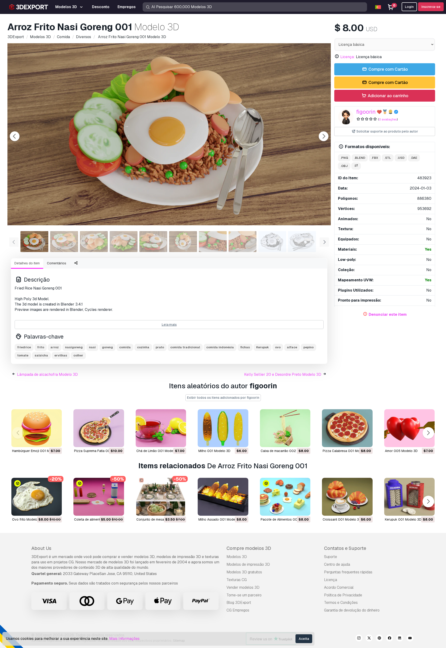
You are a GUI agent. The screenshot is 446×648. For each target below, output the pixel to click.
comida (125, 347)
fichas (245, 347)
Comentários (56, 263)
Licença (330, 579)
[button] (428, 432)
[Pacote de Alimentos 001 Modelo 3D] (285, 497)
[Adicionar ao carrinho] (45, 441)
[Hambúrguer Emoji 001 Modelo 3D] (36, 428)
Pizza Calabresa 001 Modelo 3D (347, 451)
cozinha (143, 347)
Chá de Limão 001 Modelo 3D (158, 451)
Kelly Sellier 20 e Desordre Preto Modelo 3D (282, 374)
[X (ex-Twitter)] (369, 638)
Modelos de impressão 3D (248, 564)
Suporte (330, 556)
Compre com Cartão (387, 69)
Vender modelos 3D (242, 587)
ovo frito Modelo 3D (27, 519)
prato (160, 347)
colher (78, 355)
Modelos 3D (236, 556)
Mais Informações (124, 638)
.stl (387, 158)
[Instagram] (359, 638)
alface (292, 347)
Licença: (347, 56)
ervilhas (60, 355)
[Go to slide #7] (213, 241)
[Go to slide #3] (94, 241)
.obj (344, 166)
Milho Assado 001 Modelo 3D (220, 519)
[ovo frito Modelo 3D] (36, 497)
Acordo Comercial (339, 587)
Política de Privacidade (343, 595)
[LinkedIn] (399, 638)
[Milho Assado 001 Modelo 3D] (223, 497)
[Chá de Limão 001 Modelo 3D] (161, 428)
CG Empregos (237, 610)
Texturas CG (236, 579)
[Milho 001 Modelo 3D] (223, 428)
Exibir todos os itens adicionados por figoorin (223, 397)
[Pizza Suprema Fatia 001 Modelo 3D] (98, 428)
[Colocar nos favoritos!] (55, 441)
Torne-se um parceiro (244, 595)
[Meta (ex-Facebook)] (389, 638)
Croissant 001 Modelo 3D (342, 519)
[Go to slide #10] (302, 241)
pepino (308, 347)
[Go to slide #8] (242, 241)
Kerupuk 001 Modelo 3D (403, 519)
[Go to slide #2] (64, 241)
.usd (400, 158)
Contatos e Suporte (345, 548)
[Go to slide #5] (153, 241)
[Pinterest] (379, 638)
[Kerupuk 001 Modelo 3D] (409, 497)
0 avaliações (388, 119)
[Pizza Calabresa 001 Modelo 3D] (347, 428)
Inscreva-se (430, 7)
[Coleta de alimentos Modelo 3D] (98, 497)
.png (344, 158)
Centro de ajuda (337, 564)
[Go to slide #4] (124, 241)
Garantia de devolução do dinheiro (352, 610)
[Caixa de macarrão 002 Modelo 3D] (285, 428)
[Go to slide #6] (183, 241)
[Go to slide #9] (272, 241)
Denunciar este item (388, 314)
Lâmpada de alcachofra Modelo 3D (47, 374)
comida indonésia (220, 347)
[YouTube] (410, 638)
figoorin (366, 111)
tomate (22, 355)
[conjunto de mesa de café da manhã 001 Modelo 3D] (161, 497)
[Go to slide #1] (34, 241)
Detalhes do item (27, 263)
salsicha (41, 355)
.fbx (374, 158)
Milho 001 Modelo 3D (214, 451)
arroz (54, 347)
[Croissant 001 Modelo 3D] (347, 497)
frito (40, 347)
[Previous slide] (15, 136)
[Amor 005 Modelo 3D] (409, 428)
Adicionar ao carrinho (387, 95)
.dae (414, 158)
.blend (359, 158)
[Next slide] (323, 136)
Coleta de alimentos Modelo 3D (97, 519)
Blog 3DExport (238, 602)
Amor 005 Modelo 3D (401, 451)
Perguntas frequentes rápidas (348, 572)
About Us (41, 548)
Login (409, 7)
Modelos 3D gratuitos (244, 572)
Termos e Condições (341, 602)
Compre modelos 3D (248, 548)
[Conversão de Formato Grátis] (356, 166)
